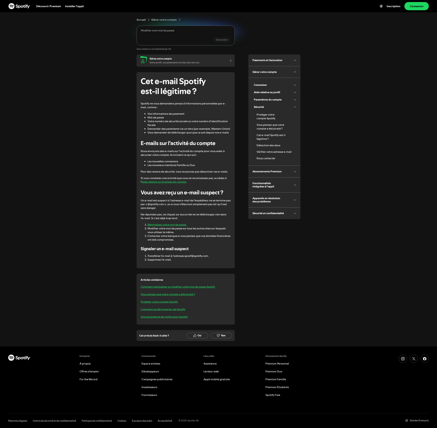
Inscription (393, 6)
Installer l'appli (74, 6)
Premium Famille (275, 379)
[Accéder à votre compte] (229, 60)
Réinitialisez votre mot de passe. (167, 224)
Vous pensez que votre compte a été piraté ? (168, 294)
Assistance (210, 363)
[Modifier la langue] (381, 6)
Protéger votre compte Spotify (159, 302)
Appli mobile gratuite (216, 379)
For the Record (88, 379)
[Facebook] (425, 359)
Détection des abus (268, 145)
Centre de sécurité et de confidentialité (54, 421)
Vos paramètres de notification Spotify (164, 317)
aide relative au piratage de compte (164, 182)
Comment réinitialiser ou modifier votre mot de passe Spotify (178, 287)
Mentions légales (17, 421)
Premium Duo (273, 371)
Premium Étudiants (277, 387)
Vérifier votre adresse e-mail (274, 152)
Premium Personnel (277, 363)
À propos (85, 363)
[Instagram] (403, 359)
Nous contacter (266, 158)
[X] (414, 359)
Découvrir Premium (48, 6)
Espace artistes (151, 363)
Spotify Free (272, 395)
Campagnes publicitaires (157, 379)
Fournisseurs (149, 395)
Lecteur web (211, 371)
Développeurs (150, 371)
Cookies (121, 421)
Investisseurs (149, 387)
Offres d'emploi (89, 371)
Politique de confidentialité (97, 421)
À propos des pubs (142, 421)
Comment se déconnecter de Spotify (163, 309)
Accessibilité (165, 421)
